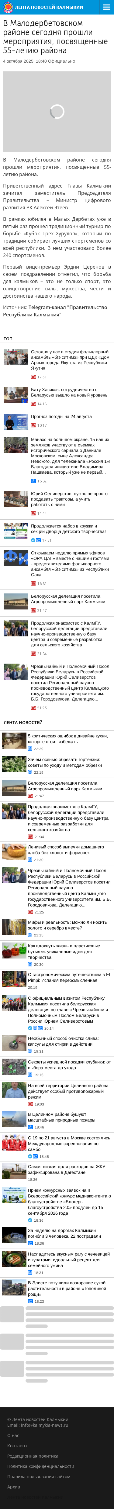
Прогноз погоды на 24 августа (61, 416)
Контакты (17, 1446)
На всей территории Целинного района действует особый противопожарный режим (68, 1091)
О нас (13, 1435)
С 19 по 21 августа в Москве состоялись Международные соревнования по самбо (69, 1143)
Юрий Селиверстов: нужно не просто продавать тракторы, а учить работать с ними (69, 499)
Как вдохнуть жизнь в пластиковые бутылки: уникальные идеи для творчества (64, 951)
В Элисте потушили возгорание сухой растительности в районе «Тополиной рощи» (67, 1288)
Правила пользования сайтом (38, 1476)
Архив (13, 1487)
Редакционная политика (32, 1456)
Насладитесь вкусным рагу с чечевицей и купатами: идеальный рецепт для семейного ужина (69, 1260)
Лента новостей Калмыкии (35, 1497)
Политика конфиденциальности (40, 1466)
